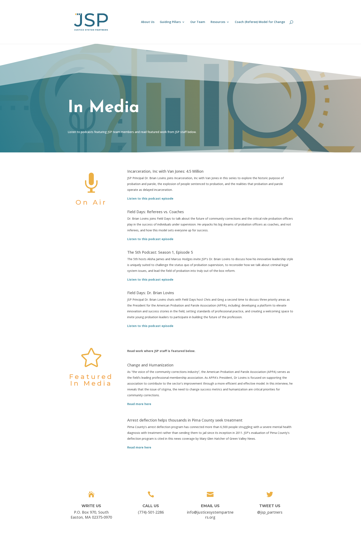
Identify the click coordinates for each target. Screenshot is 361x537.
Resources (218, 22)
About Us (147, 22)
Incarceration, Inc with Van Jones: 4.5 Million (165, 171)
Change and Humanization (150, 364)
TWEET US (269, 506)
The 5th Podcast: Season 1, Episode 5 (160, 252)
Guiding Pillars (170, 22)
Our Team (197, 22)
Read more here (139, 447)
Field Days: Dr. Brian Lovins (150, 292)
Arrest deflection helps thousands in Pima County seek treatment (185, 420)
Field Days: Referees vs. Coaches (155, 211)
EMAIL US (210, 506)
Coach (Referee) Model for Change (260, 22)
